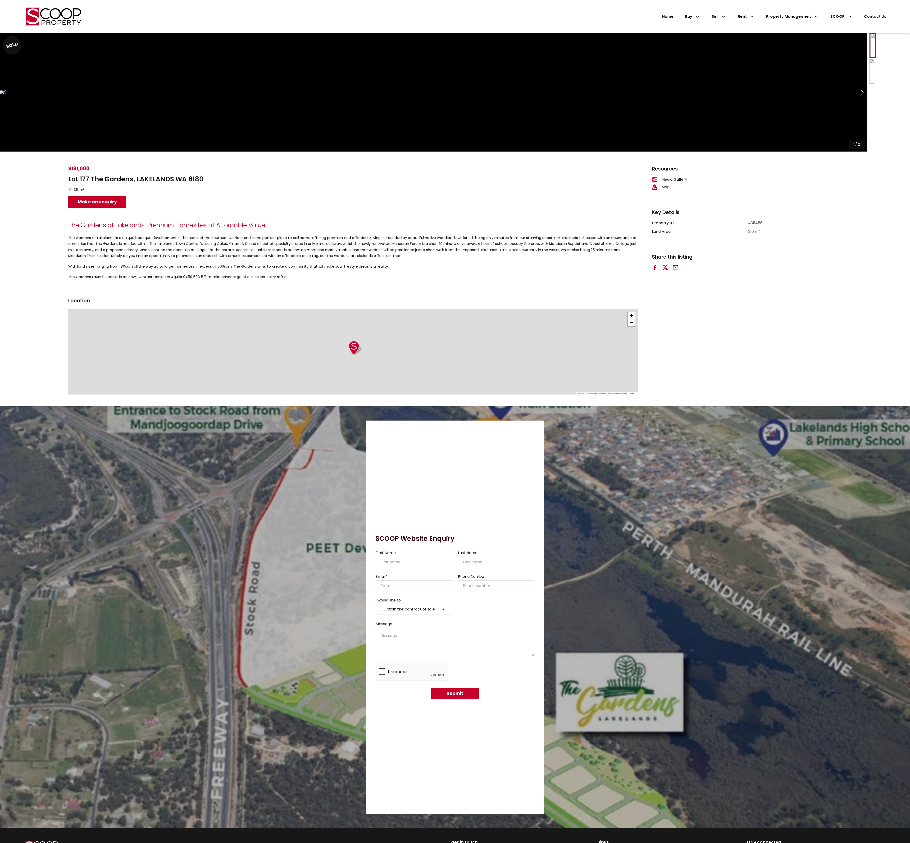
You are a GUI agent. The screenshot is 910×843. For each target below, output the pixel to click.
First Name (386, 553)
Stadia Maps (592, 393)
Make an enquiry (97, 202)
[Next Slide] (862, 92)
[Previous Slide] (5, 92)
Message (384, 624)
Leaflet (581, 393)
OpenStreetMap (620, 393)
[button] (433, 92)
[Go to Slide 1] (872, 45)
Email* (381, 576)
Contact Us (875, 16)
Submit (455, 693)
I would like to (388, 600)
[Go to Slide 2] (871, 71)
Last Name (468, 553)
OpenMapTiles (606, 393)
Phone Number (472, 576)
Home (668, 16)
